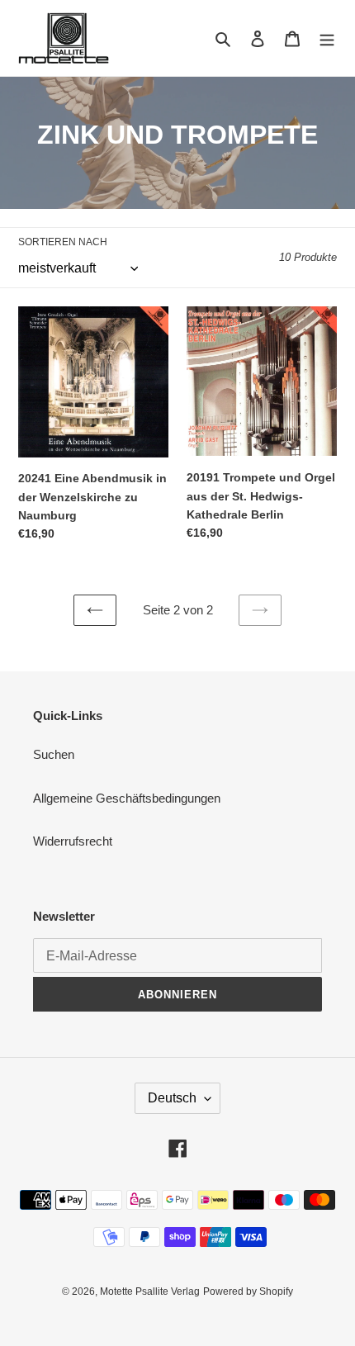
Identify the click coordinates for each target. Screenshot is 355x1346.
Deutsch (172, 1098)
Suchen (53, 754)
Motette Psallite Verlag (150, 1291)
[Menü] (327, 38)
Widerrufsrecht (72, 841)
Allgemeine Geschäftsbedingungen (126, 798)
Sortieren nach (62, 242)
